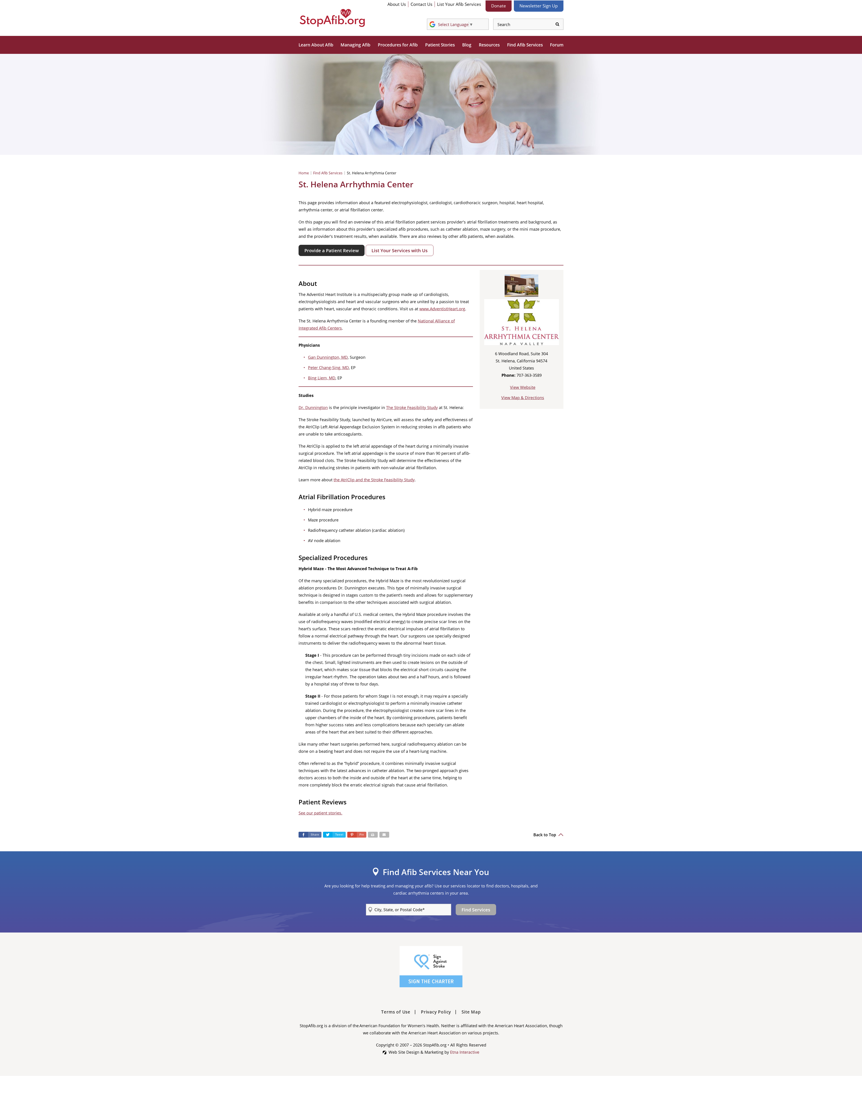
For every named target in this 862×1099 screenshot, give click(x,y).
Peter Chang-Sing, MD (328, 367)
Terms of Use (395, 1012)
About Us (396, 4)
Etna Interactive (464, 1052)
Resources (489, 45)
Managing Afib (355, 45)
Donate (498, 6)
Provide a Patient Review (331, 250)
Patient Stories (440, 45)
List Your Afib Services (459, 4)
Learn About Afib (316, 45)
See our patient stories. (320, 813)
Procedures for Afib (398, 45)
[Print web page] (373, 835)
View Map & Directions (522, 397)
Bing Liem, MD (321, 378)
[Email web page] (384, 835)
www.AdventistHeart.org (442, 308)
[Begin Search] (557, 24)
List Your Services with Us (400, 250)
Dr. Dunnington (313, 407)
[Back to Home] (332, 18)
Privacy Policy (436, 1012)
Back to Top (545, 834)
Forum (556, 45)
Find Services (476, 910)
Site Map (471, 1012)
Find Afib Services (525, 45)
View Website (522, 387)
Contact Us (421, 4)
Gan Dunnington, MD (328, 357)
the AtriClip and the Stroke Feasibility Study (374, 479)
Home (304, 173)
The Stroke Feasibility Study (412, 407)
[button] (356, 835)
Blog (466, 45)
